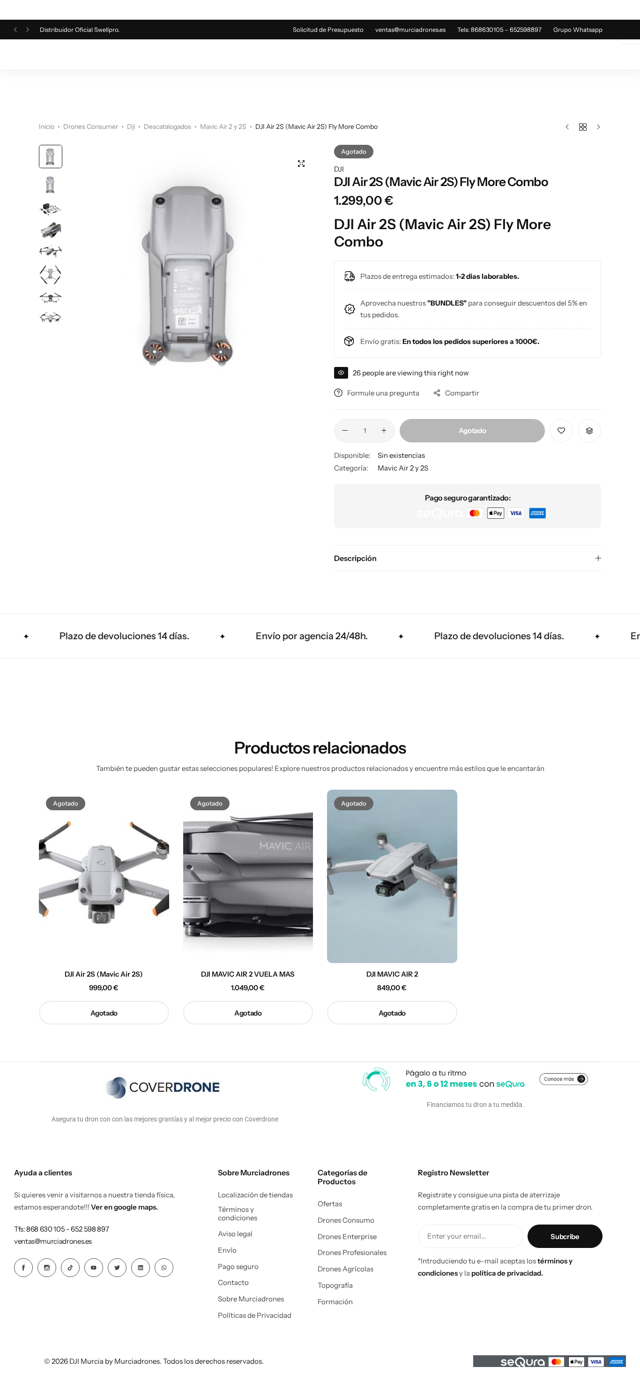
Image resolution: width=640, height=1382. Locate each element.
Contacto (233, 1282)
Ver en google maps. (124, 1207)
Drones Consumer (90, 126)
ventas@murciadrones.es (410, 29)
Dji (131, 126)
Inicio (46, 126)
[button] (15, 30)
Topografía (335, 1285)
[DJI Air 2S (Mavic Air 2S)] (104, 876)
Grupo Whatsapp (578, 29)
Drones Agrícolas (345, 1269)
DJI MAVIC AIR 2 (392, 974)
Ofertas (330, 1204)
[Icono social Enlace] (23, 1267)
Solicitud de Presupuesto (328, 29)
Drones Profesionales (352, 1252)
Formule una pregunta (383, 392)
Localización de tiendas (255, 1195)
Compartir (462, 392)
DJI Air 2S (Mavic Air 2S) (104, 974)
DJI (339, 168)
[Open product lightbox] (301, 163)
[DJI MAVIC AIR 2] (392, 876)
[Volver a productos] (583, 127)
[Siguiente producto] (596, 127)
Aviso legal (235, 1234)
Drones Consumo (346, 1220)
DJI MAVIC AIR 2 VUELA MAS (248, 974)
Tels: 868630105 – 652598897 (499, 29)
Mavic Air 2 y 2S (223, 126)
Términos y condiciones (237, 1213)
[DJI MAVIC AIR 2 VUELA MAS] (248, 876)
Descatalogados (167, 126)
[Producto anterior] (569, 127)
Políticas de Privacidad (254, 1315)
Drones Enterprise (347, 1237)
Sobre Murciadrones (251, 1299)
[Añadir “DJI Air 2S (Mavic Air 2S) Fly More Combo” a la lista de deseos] (561, 430)
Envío (227, 1250)
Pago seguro (238, 1266)
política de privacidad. (507, 1273)
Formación (335, 1302)
